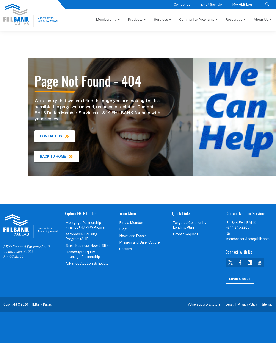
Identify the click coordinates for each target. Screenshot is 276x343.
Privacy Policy (247, 304)
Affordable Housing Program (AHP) (81, 236)
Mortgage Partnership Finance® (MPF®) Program (86, 225)
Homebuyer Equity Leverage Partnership (83, 254)
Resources (234, 19)
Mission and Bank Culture (139, 242)
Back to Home (53, 156)
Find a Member (131, 223)
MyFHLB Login (243, 4)
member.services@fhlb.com (248, 239)
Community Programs (196, 19)
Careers (125, 249)
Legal (229, 304)
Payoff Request (185, 234)
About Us (261, 19)
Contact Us (182, 4)
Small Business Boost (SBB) (88, 246)
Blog (123, 229)
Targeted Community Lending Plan (189, 225)
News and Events (133, 236)
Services (161, 19)
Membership (106, 19)
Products (135, 19)
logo (30, 226)
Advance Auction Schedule (87, 263)
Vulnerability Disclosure (204, 304)
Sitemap (267, 304)
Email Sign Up (211, 4)
